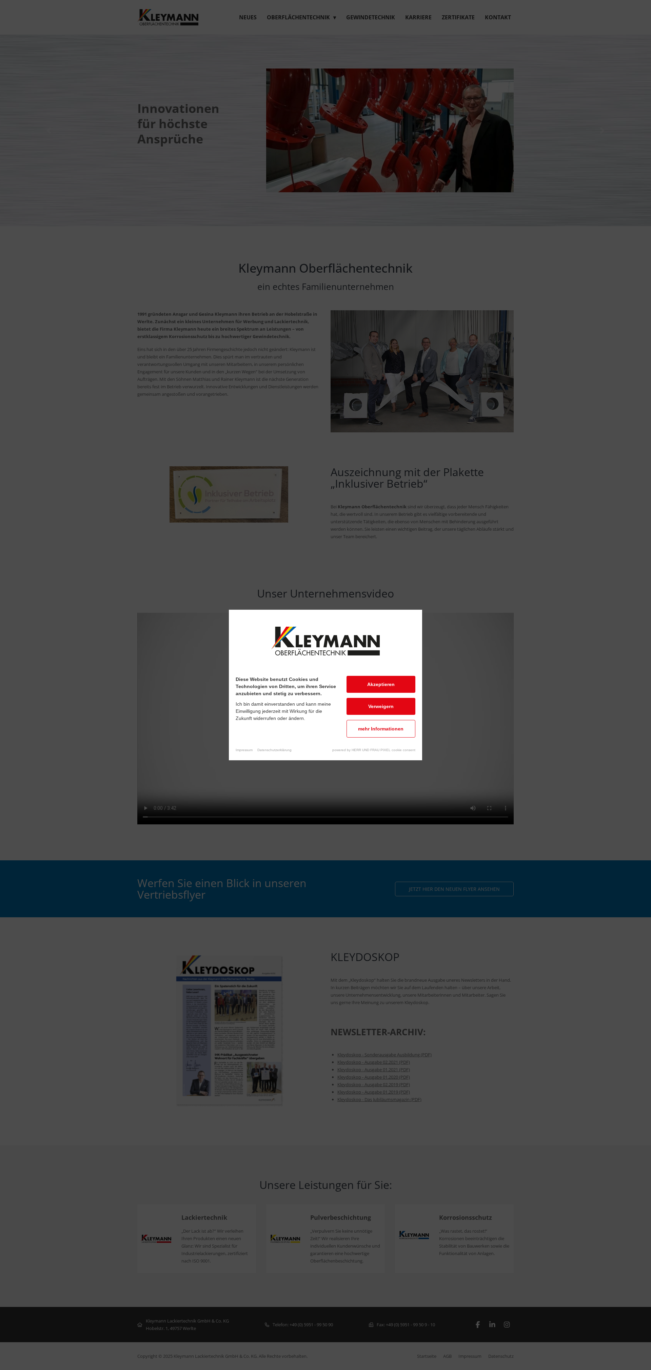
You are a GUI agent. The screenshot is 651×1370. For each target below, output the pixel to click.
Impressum (244, 750)
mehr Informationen (380, 728)
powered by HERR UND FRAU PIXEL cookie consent (373, 750)
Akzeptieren (381, 684)
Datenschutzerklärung (274, 750)
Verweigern (381, 706)
